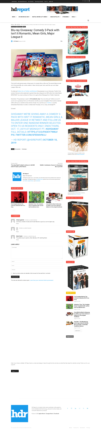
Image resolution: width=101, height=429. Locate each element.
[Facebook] (83, 1)
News (24, 26)
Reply (17, 223)
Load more (77, 330)
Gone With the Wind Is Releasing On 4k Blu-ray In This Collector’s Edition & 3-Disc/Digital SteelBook (54, 205)
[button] (88, 20)
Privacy (88, 427)
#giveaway (52, 128)
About (70, 427)
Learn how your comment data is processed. (41, 280)
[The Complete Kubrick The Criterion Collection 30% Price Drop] (19, 197)
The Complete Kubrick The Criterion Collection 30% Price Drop (18, 205)
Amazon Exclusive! (80, 154)
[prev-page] (12, 210)
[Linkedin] (75, 408)
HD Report (16, 41)
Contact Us (76, 427)
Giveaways (20, 26)
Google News (40, 179)
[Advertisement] (78, 349)
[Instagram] (85, 1)
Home (12, 24)
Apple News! (42, 413)
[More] (49, 45)
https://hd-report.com (27, 175)
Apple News (30, 180)
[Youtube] (89, 1)
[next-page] (14, 210)
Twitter (49, 102)
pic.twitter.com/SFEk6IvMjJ (28, 134)
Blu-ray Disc (17, 24)
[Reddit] (79, 408)
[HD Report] (20, 9)
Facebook (38, 180)
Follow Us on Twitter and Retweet (27, 91)
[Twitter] (87, 1)
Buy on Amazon (77, 194)
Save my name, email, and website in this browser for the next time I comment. (31, 273)
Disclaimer (82, 427)
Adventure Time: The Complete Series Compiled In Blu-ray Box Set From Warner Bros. (36, 205)
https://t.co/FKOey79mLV (42, 131)
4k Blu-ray (13, 202)
